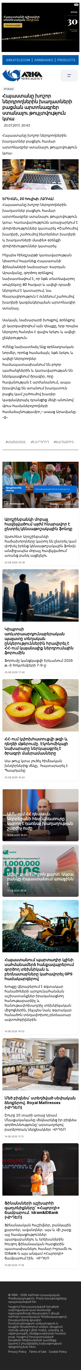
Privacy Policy (17, 1351)
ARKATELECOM (18, 60)
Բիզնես (8, 89)
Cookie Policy (58, 1351)
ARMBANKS (43, 60)
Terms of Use (37, 1351)
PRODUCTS (66, 60)
